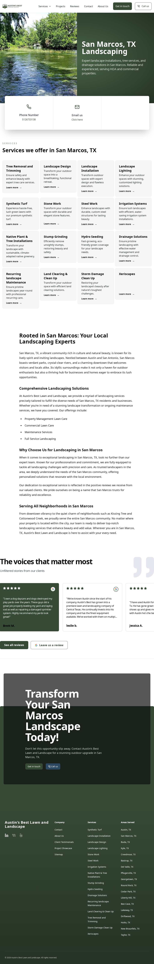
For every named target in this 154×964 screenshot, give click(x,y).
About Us (103, 6)
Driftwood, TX (127, 916)
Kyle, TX (125, 848)
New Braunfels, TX (130, 928)
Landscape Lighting (98, 848)
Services (43, 6)
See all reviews (14, 645)
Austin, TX (126, 829)
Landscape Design (97, 842)
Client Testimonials (64, 842)
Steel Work (93, 860)
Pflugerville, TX (128, 873)
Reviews (74, 6)
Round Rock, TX (128, 885)
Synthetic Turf (95, 829)
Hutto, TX (125, 922)
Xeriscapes (93, 933)
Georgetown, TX (129, 879)
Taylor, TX (125, 934)
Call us (145, 6)
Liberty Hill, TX (128, 897)
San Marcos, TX (128, 835)
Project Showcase (63, 848)
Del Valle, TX (127, 866)
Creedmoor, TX (128, 854)
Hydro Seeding (95, 889)
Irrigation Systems (97, 866)
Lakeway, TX (127, 910)
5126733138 (29, 119)
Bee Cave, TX (127, 903)
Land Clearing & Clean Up (101, 911)
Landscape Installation (99, 835)
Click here (77, 119)
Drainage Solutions (97, 895)
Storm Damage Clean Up (100, 927)
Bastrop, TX (126, 860)
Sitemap (59, 854)
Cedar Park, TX (128, 891)
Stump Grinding (96, 882)
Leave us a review (51, 645)
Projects (60, 6)
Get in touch (122, 6)
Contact (88, 6)
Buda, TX (125, 842)
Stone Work (93, 854)
